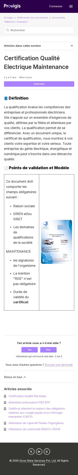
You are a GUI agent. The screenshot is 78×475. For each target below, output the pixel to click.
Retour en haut (13, 377)
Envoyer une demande (59, 364)
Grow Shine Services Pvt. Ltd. (37, 460)
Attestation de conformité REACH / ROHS (34, 429)
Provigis (8, 17)
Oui (29, 349)
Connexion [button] (56, 6)
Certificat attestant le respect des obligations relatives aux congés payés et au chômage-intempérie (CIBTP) (37, 412)
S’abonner (39, 84)
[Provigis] (12, 6)
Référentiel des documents (32, 17)
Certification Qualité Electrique (27, 396)
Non (48, 349)
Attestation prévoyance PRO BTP (29, 402)
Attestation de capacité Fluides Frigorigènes (36, 423)
